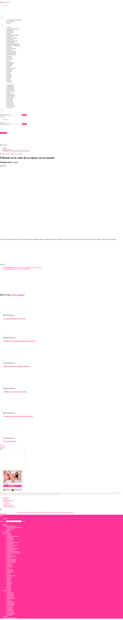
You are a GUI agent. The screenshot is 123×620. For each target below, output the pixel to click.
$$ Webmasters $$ (8, 500)
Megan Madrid (11, 97)
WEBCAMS (6, 83)
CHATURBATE (11, 54)
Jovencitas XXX (11, 68)
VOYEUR (9, 50)
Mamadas (9, 75)
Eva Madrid (10, 98)
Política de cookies (8, 505)
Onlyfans (9, 27)
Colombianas (10, 63)
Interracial (9, 71)
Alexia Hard (10, 84)
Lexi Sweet (10, 107)
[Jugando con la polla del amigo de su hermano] (63, 328)
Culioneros (9, 57)
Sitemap (5, 499)
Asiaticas (9, 69)
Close (1, 515)
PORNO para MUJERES (13, 45)
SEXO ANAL (10, 32)
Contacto (5, 502)
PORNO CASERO (12, 38)
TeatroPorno (10, 30)
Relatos (5, 109)
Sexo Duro (9, 59)
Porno (5, 17)
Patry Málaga (10, 88)
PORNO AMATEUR (12, 35)
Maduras (9, 74)
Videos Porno (7, 26)
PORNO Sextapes (11, 48)
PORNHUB (10, 36)
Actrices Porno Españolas (10, 110)
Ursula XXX (10, 104)
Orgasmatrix (10, 62)
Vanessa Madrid (11, 106)
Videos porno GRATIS (13, 29)
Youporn (9, 56)
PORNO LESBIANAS (13, 44)
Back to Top (3, 514)
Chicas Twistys (11, 21)
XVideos (9, 80)
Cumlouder (10, 33)
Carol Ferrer (10, 100)
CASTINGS (10, 39)
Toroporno (9, 65)
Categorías (6, 497)
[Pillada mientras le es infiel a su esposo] (63, 352)
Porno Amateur (18, 295)
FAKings (9, 81)
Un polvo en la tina (9, 441)
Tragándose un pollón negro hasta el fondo (18, 416)
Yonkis (8, 66)
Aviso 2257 (6, 503)
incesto (8, 72)
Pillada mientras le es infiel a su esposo (16, 366)
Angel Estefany (11, 91)
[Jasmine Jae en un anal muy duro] (63, 377)
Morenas (9, 77)
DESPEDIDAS (11, 42)
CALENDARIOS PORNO (14, 20)
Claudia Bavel (10, 89)
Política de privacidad (9, 506)
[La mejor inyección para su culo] (63, 305)
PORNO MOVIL (11, 53)
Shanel (8, 92)
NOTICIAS (6, 24)
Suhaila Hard (10, 103)
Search (24, 115)
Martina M (9, 101)
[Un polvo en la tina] (63, 427)
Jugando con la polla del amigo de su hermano (19, 341)
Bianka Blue (10, 94)
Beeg (8, 60)
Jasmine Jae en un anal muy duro (15, 392)
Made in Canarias (11, 51)
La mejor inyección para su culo (14, 318)
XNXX (9, 78)
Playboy (9, 23)
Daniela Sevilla (11, 95)
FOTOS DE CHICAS (9, 18)
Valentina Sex (10, 86)
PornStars (9, 47)
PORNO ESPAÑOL (12, 41)
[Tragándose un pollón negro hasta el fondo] (63, 402)
